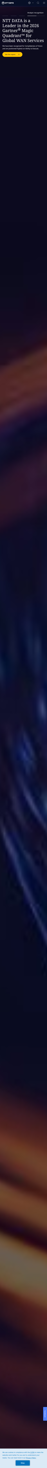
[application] (23, 1458)
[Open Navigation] (44, 3)
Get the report (10, 54)
